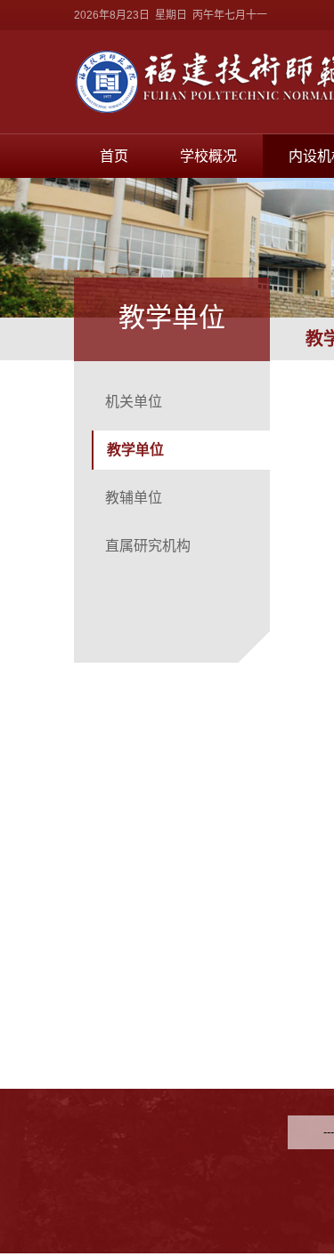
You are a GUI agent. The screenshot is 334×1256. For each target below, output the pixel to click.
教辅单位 (133, 497)
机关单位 (133, 401)
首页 (114, 156)
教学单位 (135, 449)
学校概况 (208, 156)
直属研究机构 (148, 545)
